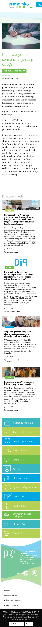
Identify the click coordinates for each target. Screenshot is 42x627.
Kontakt (7, 590)
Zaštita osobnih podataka (13, 600)
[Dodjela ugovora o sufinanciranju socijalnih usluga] (21, 48)
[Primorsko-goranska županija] (21, 5)
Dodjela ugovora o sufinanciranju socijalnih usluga (20, 59)
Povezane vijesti (12, 196)
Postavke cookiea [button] (17, 624)
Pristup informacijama (12, 605)
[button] (39, 4)
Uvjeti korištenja (10, 595)
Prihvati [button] (28, 624)
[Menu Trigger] (3, 3)
